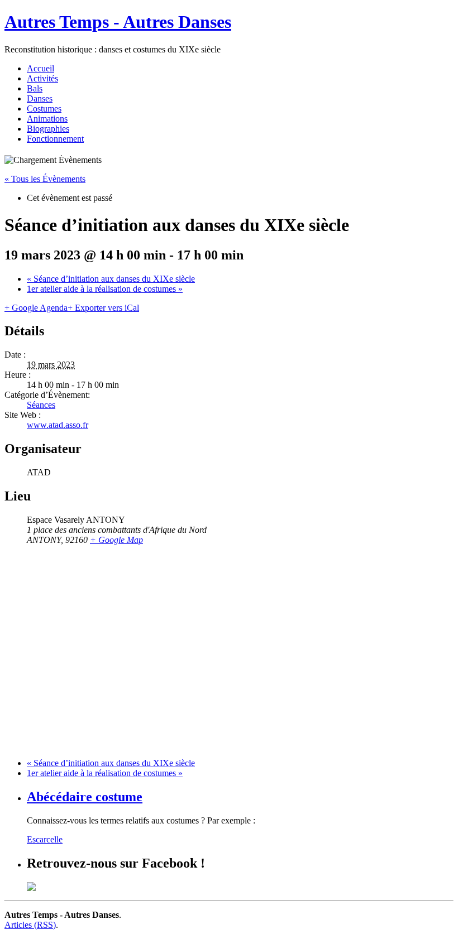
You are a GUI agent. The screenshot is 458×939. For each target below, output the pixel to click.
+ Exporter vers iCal (103, 307)
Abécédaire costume (84, 796)
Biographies (48, 128)
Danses (40, 98)
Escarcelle (45, 839)
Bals (34, 88)
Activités (42, 78)
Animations (47, 118)
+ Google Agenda (36, 307)
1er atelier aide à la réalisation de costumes (105, 288)
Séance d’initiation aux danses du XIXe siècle (111, 278)
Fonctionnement (55, 138)
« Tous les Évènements (44, 179)
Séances (41, 405)
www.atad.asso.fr (57, 425)
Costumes (44, 108)
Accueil (40, 68)
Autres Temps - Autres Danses (117, 22)
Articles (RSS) (30, 925)
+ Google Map (116, 540)
